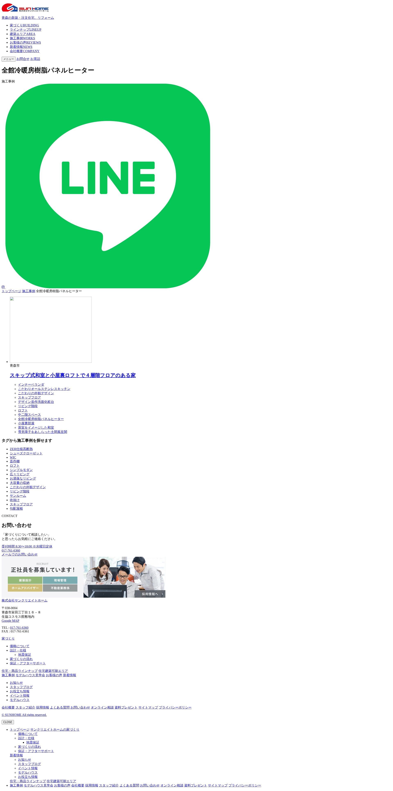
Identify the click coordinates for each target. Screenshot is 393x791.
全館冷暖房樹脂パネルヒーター (41, 419)
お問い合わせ (80, 707)
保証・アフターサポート (28, 663)
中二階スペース (29, 414)
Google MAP (10, 620)
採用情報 (42, 707)
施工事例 (22, 38)
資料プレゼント (126, 707)
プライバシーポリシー (175, 707)
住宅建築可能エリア (53, 671)
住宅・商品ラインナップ (20, 671)
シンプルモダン (21, 470)
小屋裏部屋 (26, 423)
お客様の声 (25, 42)
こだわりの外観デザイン (36, 393)
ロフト (23, 410)
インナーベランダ (31, 384)
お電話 (35, 59)
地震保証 (24, 654)
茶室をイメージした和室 (36, 427)
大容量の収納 (19, 483)
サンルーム (18, 495)
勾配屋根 (16, 508)
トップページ (11, 291)
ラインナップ (25, 29)
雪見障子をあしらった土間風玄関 (42, 432)
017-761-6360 (19, 627)
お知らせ (16, 682)
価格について (19, 646)
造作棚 (15, 461)
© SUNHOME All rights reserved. (24, 715)
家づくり (24, 25)
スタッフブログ (21, 687)
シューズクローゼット (26, 453)
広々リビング (19, 474)
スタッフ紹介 (25, 707)
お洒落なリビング (23, 478)
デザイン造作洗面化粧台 (36, 401)
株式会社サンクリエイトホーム (24, 600)
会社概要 (25, 51)
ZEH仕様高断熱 (21, 449)
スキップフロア (29, 397)
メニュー (8, 59)
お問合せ (22, 59)
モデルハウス (19, 700)
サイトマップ (148, 707)
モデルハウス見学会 (30, 675)
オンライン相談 (102, 707)
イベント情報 (19, 695)
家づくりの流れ (21, 659)
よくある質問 (60, 707)
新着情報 (21, 46)
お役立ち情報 (19, 691)
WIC (13, 457)
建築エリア (22, 34)
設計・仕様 (18, 650)
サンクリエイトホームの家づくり (54, 729)
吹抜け (15, 500)
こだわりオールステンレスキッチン (44, 389)
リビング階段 (28, 406)
